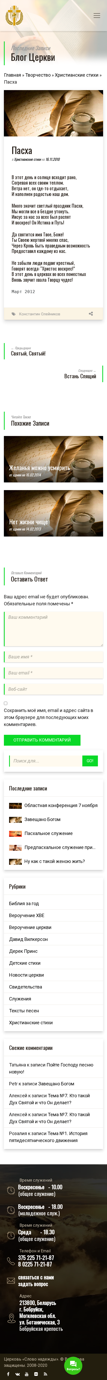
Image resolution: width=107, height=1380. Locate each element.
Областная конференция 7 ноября (61, 805)
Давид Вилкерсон (28, 939)
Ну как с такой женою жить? (54, 861)
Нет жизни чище (28, 521)
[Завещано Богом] (15, 819)
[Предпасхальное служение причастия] (15, 847)
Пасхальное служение (48, 833)
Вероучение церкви (30, 927)
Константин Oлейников (39, 314)
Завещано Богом (42, 819)
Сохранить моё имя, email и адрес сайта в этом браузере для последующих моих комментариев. (48, 717)
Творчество (38, 75)
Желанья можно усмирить (39, 467)
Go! (90, 760)
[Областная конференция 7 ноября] (15, 805)
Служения (20, 998)
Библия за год (24, 903)
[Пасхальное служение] (15, 833)
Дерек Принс (23, 951)
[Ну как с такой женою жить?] (15, 861)
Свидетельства (25, 987)
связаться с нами (36, 1277)
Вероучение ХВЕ (26, 915)
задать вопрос (33, 1284)
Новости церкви (26, 975)
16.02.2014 (33, 474)
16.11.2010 (52, 159)
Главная (12, 75)
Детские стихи (25, 963)
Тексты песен (24, 1010)
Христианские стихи (76, 75)
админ (17, 474)
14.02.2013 (33, 529)
